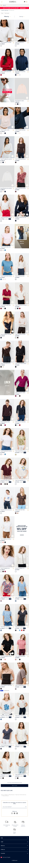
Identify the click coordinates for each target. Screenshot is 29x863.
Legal (2, 841)
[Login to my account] (24, 1)
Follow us (3, 849)
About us (3, 845)
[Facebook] (14, 813)
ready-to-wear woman (10, 794)
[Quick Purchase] (13, 39)
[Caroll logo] (12, 1)
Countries (3, 853)
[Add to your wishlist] (13, 43)
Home (2, 794)
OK (26, 806)
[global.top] (27, 731)
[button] (1, 30)
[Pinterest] (17, 813)
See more (14, 785)
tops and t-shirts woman (21, 794)
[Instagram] (12, 813)
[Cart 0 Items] (26, 1)
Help (2, 837)
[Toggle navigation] (2, 2)
